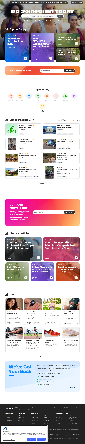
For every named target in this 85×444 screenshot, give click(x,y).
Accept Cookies (41, 439)
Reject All (31, 439)
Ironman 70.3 (34, 20)
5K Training (71, 418)
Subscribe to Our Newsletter (55, 429)
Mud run (40, 20)
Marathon (45, 417)
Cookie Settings (8, 439)
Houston (58, 422)
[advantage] (65, 2)
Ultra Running (46, 418)
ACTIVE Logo (8, 408)
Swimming (45, 423)
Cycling (32, 418)
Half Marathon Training (74, 422)
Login (80, 2)
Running (31, 2)
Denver (57, 420)
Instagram (9, 420)
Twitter (8, 417)
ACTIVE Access (67, 435)
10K (50, 20)
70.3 (56, 97)
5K (38, 97)
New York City (59, 418)
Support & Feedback (58, 435)
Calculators (18, 2)
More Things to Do (35, 425)
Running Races (34, 415)
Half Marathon (46, 415)
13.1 (20, 97)
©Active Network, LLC (52, 438)
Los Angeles (58, 417)
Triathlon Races (34, 417)
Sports (47, 2)
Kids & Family (59, 2)
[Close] (45, 426)
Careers (52, 434)
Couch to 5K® (21, 417)
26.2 (11, 97)
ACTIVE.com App (22, 415)
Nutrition (52, 2)
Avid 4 (46, 20)
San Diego (58, 415)
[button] (42, 16)
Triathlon (37, 2)
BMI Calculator (72, 415)
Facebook (9, 415)
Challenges (25, 2)
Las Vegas (58, 423)
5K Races (33, 422)
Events (12, 2)
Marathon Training (73, 423)
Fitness (42, 2)
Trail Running (46, 420)
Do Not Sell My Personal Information (71, 429)
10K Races (33, 423)
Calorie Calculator (73, 417)
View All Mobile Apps (22, 422)
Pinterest (9, 418)
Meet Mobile (21, 420)
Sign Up (74, 2)
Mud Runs (45, 422)
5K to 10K (20, 418)
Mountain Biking (57, 20)
